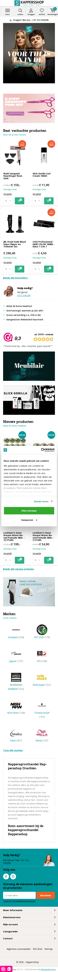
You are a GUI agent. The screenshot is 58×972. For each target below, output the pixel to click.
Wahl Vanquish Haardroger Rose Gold (12, 176)
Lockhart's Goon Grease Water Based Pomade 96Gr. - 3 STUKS (43, 536)
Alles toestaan (29, 510)
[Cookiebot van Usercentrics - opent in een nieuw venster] (41, 450)
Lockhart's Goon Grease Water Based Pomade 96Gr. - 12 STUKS (14, 536)
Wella (42, 740)
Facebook (6, 876)
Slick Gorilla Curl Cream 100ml (41, 174)
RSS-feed (37, 948)
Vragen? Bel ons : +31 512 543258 (30, 20)
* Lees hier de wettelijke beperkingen (19, 901)
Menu (7, 14)
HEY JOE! (42, 637)
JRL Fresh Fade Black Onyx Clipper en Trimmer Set (14, 244)
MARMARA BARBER (16, 687)
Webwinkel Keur (48, 969)
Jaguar (16, 661)
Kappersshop (32, 962)
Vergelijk (7, 194)
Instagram (13, 876)
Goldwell (16, 637)
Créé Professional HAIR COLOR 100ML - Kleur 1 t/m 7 (44, 244)
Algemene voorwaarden (19, 948)
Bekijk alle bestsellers (15, 277)
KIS (42, 661)
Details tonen (41, 501)
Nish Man (16, 712)
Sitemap (48, 948)
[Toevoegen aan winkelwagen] (19, 200)
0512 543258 (23, 295)
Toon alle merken (13, 750)
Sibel (16, 740)
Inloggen (31, 14)
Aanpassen (27, 519)
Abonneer (45, 895)
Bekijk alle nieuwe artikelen (18, 569)
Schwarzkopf (41, 714)
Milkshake (42, 685)
